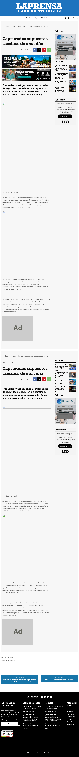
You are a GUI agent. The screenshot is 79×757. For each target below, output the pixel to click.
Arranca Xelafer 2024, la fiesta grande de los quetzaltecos (60, 89)
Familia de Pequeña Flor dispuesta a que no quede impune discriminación (61, 75)
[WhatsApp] (49, 50)
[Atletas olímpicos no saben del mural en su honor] (72, 83)
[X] (39, 50)
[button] (77, 18)
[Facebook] (65, 18)
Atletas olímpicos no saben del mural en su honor (61, 83)
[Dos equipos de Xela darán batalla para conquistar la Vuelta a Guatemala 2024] (72, 68)
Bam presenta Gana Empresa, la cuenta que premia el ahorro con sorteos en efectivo (32, 726)
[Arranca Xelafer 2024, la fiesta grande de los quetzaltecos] (72, 89)
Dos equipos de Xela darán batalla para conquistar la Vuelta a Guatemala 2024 (61, 68)
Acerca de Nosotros (9, 724)
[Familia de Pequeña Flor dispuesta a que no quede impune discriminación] (72, 75)
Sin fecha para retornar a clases (59, 680)
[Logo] (32, 697)
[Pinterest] (44, 50)
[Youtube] (73, 18)
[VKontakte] (71, 18)
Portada (13, 26)
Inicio (7, 26)
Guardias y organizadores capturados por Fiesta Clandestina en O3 (19, 681)
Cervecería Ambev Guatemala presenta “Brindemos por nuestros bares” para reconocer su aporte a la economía (31, 718)
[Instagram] (68, 18)
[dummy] (26, 328)
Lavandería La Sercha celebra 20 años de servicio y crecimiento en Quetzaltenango (32, 709)
